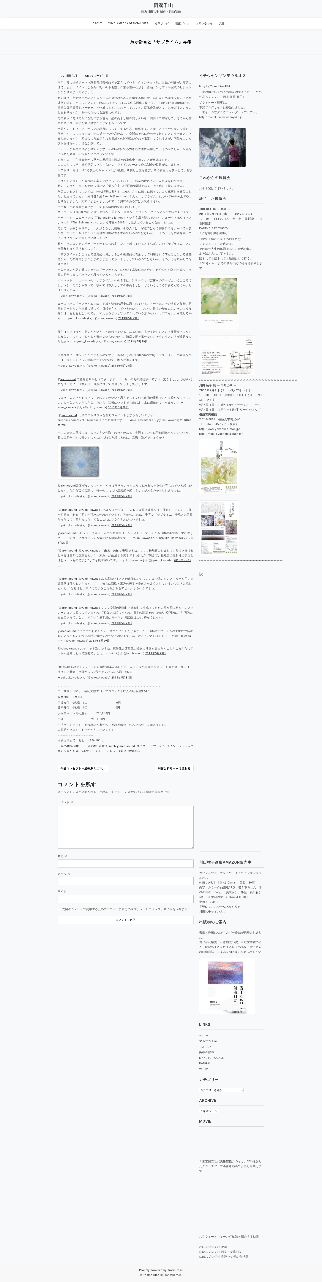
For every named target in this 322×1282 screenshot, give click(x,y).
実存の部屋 (206, 1052)
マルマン (205, 1046)
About (97, 23)
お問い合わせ (204, 23)
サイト (62, 891)
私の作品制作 (71, 746)
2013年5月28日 (121, 296)
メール (64, 874)
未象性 (103, 746)
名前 (62, 856)
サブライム (157, 746)
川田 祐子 (71, 75)
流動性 (92, 746)
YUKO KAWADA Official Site (128, 23)
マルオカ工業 (208, 1041)
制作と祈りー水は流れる (174, 768)
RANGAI (204, 1063)
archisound (68, 379)
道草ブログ (162, 23)
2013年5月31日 (121, 677)
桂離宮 (122, 751)
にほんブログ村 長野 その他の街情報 (224, 1256)
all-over (204, 1035)
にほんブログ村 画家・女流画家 (220, 1252)
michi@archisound (122, 746)
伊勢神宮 (134, 751)
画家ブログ (182, 23)
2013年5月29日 (128, 318)
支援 (222, 23)
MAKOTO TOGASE (211, 1057)
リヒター (143, 746)
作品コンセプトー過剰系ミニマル (83, 768)
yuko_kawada (90, 509)
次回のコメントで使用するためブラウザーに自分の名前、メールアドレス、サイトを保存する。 (126, 909)
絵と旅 (203, 1069)
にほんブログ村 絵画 (213, 1247)
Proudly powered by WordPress (161, 1270)
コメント (65, 802)
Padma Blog (151, 1275)
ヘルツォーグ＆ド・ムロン (98, 751)
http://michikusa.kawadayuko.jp (221, 117)
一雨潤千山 (161, 5)
